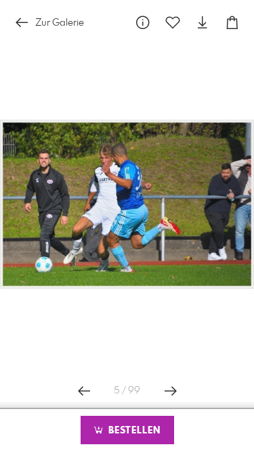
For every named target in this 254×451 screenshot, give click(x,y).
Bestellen (133, 430)
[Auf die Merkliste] (173, 23)
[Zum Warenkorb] (232, 23)
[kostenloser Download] (202, 23)
